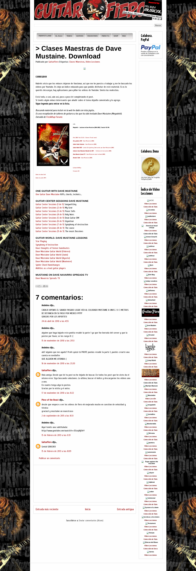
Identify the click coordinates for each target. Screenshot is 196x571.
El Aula (58, 36)
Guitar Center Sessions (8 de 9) (50, 228)
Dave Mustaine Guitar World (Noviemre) (54, 261)
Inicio (88, 509)
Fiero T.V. (105, 36)
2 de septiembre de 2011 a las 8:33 (57, 415)
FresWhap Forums (54, 117)
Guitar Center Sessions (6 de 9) (50, 221)
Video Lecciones (93, 61)
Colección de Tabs (150, 207)
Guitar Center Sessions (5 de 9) (50, 217)
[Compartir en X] (42, 286)
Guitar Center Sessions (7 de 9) (50, 224)
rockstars (92, 36)
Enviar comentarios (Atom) (91, 520)
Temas (69, 36)
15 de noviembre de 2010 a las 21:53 (58, 340)
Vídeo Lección (150, 399)
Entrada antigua (125, 509)
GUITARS (79, 36)
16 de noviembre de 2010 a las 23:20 (58, 363)
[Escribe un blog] (39, 286)
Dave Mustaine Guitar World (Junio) (52, 254)
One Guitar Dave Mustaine (48, 194)
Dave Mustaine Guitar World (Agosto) (53, 258)
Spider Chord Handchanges (48, 264)
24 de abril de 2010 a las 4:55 (55, 321)
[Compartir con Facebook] (44, 286)
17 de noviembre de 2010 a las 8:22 (58, 393)
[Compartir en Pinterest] (47, 286)
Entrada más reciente (47, 509)
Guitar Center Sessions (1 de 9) (50, 204)
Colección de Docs (150, 549)
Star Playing (41, 241)
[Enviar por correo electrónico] (36, 286)
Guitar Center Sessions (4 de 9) (50, 214)
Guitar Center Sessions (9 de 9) (50, 231)
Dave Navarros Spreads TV (48, 278)
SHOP (116, 36)
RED (124, 36)
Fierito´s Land (45, 36)
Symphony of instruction (47, 244)
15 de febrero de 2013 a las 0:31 (56, 435)
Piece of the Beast (50, 399)
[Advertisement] (85, 483)
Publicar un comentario (49, 458)
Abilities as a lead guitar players (51, 268)
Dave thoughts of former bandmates (52, 248)
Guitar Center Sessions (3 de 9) (50, 211)
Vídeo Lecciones (150, 204)
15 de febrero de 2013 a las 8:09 (56, 451)
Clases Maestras (77, 61)
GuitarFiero (47, 370)
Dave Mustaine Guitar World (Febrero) (53, 251)
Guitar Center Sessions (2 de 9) (50, 207)
